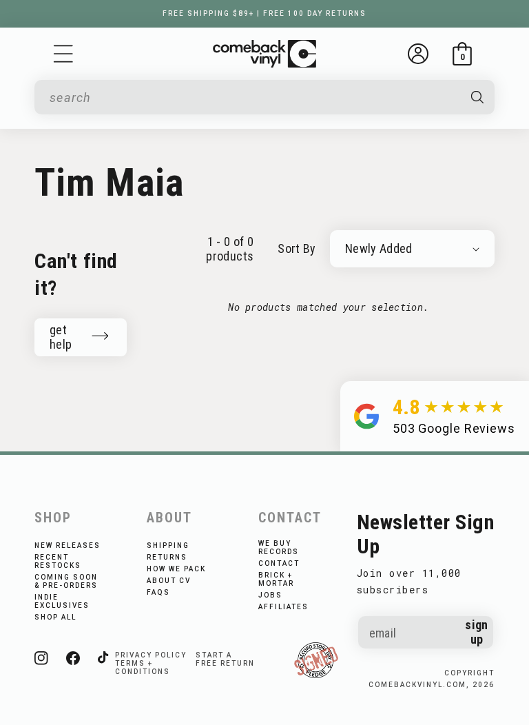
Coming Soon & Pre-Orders (66, 581)
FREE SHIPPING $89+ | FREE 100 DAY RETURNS (264, 13)
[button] (63, 53)
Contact (279, 563)
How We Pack (176, 569)
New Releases (67, 545)
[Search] (477, 97)
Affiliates (283, 607)
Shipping (168, 545)
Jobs (270, 595)
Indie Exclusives (62, 601)
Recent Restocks (57, 561)
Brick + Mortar (276, 579)
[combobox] (253, 97)
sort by (297, 248)
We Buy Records (278, 547)
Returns (167, 557)
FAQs (158, 592)
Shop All (55, 617)
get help (61, 337)
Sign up (476, 631)
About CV (169, 580)
